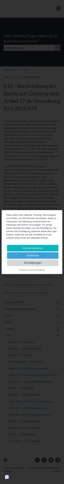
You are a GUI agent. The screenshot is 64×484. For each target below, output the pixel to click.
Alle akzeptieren (32, 248)
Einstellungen (32, 262)
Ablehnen (33, 255)
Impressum (23, 270)
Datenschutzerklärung (37, 270)
